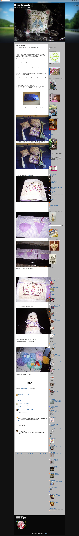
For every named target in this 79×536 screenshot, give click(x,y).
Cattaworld (52, 190)
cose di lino (52, 452)
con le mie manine (53, 198)
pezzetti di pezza (53, 510)
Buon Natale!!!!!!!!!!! (53, 182)
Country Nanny (53, 195)
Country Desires (53, 511)
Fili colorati (52, 501)
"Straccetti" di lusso (54, 410)
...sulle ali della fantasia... (55, 473)
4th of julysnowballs (57, 312)
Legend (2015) (52, 425)
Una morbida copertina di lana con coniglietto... (58, 369)
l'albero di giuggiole (54, 424)
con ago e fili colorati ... (54, 205)
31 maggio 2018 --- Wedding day (57, 383)
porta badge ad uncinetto (58, 361)
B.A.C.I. (55, 298)
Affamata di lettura (57, 495)
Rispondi (19, 400)
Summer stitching (53, 407)
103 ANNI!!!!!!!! (56, 460)
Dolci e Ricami (53, 399)
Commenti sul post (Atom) (23, 455)
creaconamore (53, 417)
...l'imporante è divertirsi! (58, 481)
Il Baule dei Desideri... (23, 5)
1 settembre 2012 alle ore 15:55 (27, 403)
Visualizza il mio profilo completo (54, 135)
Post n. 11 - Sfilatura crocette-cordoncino (57, 401)
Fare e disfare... (53, 445)
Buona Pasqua (56, 326)
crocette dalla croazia (54, 181)
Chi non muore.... (57, 502)
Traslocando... (52, 488)
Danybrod (52, 294)
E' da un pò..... (52, 435)
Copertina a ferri (56, 411)
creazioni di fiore (53, 174)
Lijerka (28, 175)
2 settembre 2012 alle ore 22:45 (27, 409)
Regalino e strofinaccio (53, 188)
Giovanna (20, 403)
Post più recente (19, 453)
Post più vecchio (43, 453)
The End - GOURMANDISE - (57, 440)
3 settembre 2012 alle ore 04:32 (32, 416)
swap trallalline (21, 389)
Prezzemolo (52, 175)
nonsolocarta (52, 480)
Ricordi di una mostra (57, 288)
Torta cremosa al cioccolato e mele (57, 320)
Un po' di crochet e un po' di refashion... (58, 306)
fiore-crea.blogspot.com (22, 416)
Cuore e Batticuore (53, 311)
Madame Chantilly (53, 280)
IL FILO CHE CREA (53, 318)
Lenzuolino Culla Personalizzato (57, 334)
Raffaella (19, 409)
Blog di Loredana (53, 487)
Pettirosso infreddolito (54, 304)
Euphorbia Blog (53, 508)
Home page (31, 453)
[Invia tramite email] (30, 388)
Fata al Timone (53, 438)
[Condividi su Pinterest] (34, 388)
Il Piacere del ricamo (54, 287)
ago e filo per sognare (54, 459)
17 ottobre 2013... (57, 474)
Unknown (52, 134)
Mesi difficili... (52, 199)
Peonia (51, 340)
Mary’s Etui (52, 344)
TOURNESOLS (52, 295)
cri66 (19, 394)
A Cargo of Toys (56, 281)
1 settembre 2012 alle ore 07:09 (25, 394)
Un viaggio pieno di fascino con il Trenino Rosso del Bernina (57, 391)
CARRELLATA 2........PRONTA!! (57, 355)
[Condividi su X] (32, 388)
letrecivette (52, 346)
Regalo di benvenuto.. (57, 347)
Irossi (51, 297)
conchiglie (56, 375)
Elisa (24, 109)
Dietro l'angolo (53, 343)
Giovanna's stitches (54, 406)
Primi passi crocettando (54, 494)
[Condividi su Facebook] (33, 388)
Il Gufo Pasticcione (53, 466)
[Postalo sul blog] (31, 388)
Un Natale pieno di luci (57, 467)
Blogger (46, 533)
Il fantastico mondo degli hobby (56, 187)
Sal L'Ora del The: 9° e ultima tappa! (57, 447)
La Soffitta (52, 396)
